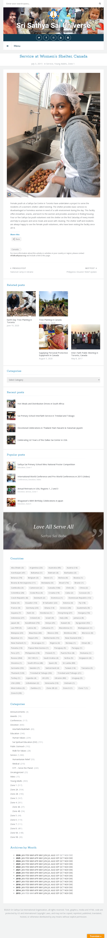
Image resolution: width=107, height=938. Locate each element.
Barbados (70, 573)
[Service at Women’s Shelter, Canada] (53, 135)
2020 (18, 872)
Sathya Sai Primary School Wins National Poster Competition (46, 464)
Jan (23, 855)
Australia (55, 568)
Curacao (84, 593)
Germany (32, 608)
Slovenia (16, 663)
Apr (36, 855)
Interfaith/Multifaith (21, 729)
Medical (15, 763)
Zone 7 (83, 688)
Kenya (50, 623)
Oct (62, 858)
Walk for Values (19, 750)
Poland (50, 653)
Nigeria (55, 643)
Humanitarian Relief (21, 759)
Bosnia (78, 578)
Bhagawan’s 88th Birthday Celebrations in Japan (40, 500)
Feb (27, 855)
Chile (70, 588)
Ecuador (31, 603)
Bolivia (63, 578)
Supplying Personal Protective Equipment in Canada (53, 354)
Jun (45, 855)
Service (49, 63)
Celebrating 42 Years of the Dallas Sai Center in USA (42, 440)
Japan (15, 623)
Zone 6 (67, 688)
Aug (53, 855)
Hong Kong (65, 613)
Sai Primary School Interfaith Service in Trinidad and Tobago (46, 415)
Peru (15, 653)
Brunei (79, 583)
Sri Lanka (69, 663)
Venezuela (51, 683)
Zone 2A (14, 789)
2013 (18, 893)
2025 (18, 858)
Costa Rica (36, 593)
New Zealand (73, 638)
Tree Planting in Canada (50, 319)
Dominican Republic (80, 598)
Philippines (32, 653)
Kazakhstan (32, 623)
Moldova (70, 633)
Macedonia (65, 628)
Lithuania (47, 628)
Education (21, 467)
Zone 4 (13, 802)
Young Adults (60, 63)
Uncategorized (16, 772)
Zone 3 (13, 798)
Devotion (32, 479)
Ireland (35, 618)
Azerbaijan (18, 573)
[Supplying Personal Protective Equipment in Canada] (60, 337)
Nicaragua (38, 643)
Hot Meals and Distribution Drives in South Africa (41, 403)
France (15, 608)
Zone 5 (28, 504)
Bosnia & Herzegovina (23, 583)
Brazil (64, 583)
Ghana (49, 608)
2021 (18, 869)
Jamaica (79, 618)
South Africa (35, 663)
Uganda (31, 678)
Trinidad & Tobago (41, 673)
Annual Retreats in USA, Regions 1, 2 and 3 (38, 488)
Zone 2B (52, 688)
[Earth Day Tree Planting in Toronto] (27, 304)
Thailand (17, 673)
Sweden (35, 668)
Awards (13, 716)
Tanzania (87, 668)
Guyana (16, 613)
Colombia (17, 593)
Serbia (68, 658)
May (41, 855)
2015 (18, 887)
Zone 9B (14, 837)
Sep (57, 858)
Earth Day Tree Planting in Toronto (19, 321)
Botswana (47, 583)
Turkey (15, 678)
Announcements (17, 712)
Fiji (82, 603)
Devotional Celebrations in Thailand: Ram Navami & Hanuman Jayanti (50, 427)
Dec (71, 858)
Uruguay (77, 678)
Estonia (68, 603)
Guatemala (83, 608)
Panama (16, 648)
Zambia (36, 688)
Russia (16, 658)
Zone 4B (16, 811)
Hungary (84, 613)
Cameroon (36, 588)
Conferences (23, 479)
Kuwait (65, 623)
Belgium (33, 578)
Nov (66, 858)
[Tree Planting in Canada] (60, 304)
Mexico (53, 633)
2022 (18, 867)
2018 (18, 878)
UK (45, 678)
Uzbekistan (32, 683)
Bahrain (53, 573)
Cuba (69, 593)
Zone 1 (71, 63)
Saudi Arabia (51, 658)
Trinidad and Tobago (69, 673)
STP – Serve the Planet (22, 768)
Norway (71, 643)
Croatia (54, 593)
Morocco (87, 633)
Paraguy (77, 648)
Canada (15, 249)
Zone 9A (14, 832)
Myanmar (16, 638)
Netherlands (51, 638)
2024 (18, 861)
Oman (86, 643)
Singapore (85, 658)
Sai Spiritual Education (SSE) (24, 742)
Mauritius (35, 633)
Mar (32, 855)
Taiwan (70, 668)
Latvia (32, 628)
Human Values (18, 737)
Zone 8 (16, 693)
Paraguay (60, 648)
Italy (64, 618)
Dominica (57, 598)
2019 (18, 875)
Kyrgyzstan (83, 623)
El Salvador (50, 603)
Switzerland (52, 668)
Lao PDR (16, 628)
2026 (18, 855)
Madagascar (85, 628)
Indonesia (17, 618)
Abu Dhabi (17, 568)
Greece (65, 608)
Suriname (17, 668)
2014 (18, 890)
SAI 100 (33, 658)
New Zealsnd (18, 643)
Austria (72, 568)
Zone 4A (16, 807)
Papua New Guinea (38, 648)
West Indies (18, 688)
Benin (48, 578)
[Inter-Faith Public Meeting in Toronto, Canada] (92, 337)
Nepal (33, 638)
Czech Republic (19, 598)
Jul (49, 855)
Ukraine (60, 678)
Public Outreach (17, 746)
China (84, 588)
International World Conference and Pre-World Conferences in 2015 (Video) (54, 476)
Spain (53, 663)
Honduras (46, 613)
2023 (18, 864)
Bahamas (36, 573)
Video (39, 479)
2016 (18, 884)
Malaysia (17, 633)
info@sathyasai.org (18, 255)
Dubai (15, 603)
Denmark (39, 598)
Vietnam (69, 683)
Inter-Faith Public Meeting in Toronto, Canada (84, 354)
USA (15, 683)
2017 (18, 881)
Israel (50, 618)
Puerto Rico (67, 653)
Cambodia (17, 588)
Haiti (30, 613)
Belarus (16, 578)
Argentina (36, 568)
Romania (85, 653)
